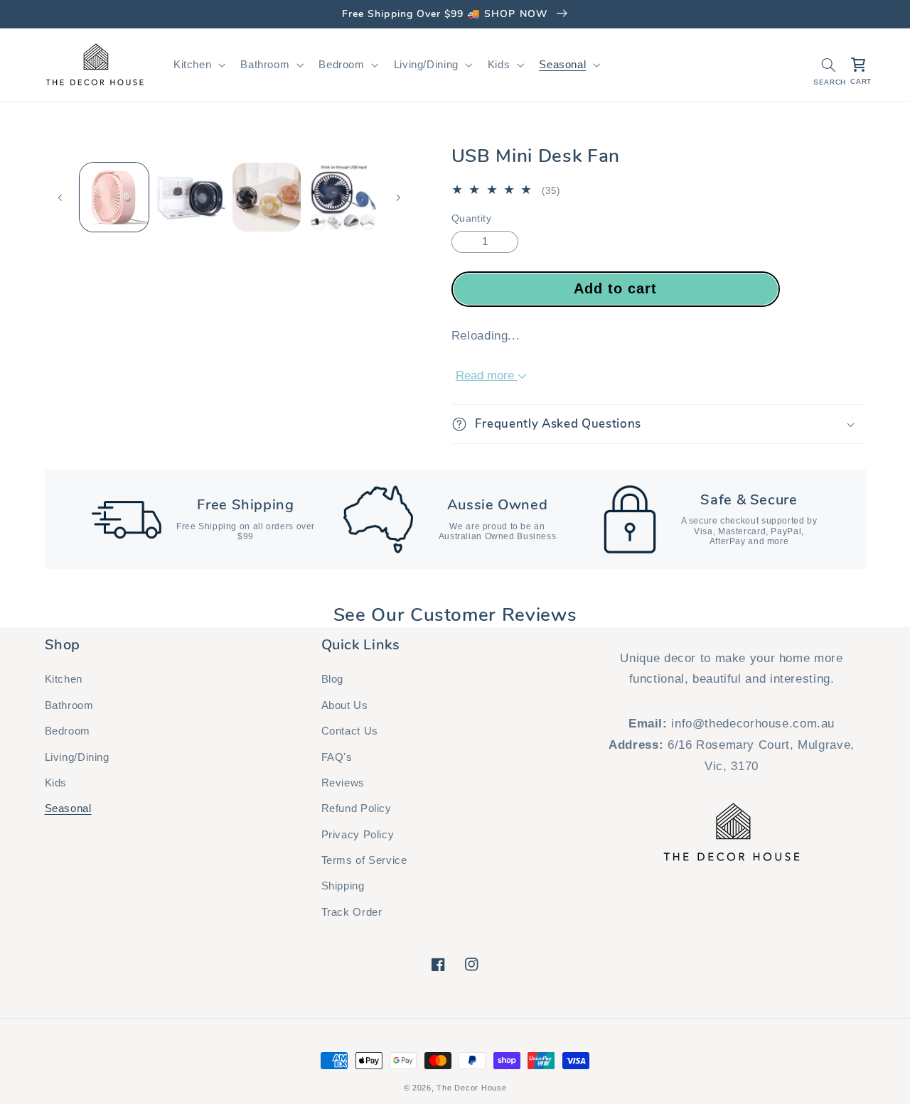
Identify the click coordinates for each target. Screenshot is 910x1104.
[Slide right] (398, 197)
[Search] (828, 64)
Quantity (471, 218)
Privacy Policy (358, 834)
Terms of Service (364, 860)
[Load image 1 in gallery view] (114, 197)
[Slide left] (60, 197)
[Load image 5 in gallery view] (266, 197)
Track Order (351, 912)
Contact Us (349, 731)
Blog (332, 679)
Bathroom (69, 705)
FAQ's (337, 757)
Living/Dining (77, 757)
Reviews (343, 783)
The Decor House (471, 1087)
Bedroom (67, 731)
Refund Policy (356, 808)
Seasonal (68, 808)
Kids (56, 783)
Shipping (343, 886)
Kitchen (63, 679)
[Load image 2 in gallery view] (190, 197)
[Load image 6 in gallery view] (343, 197)
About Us (344, 705)
